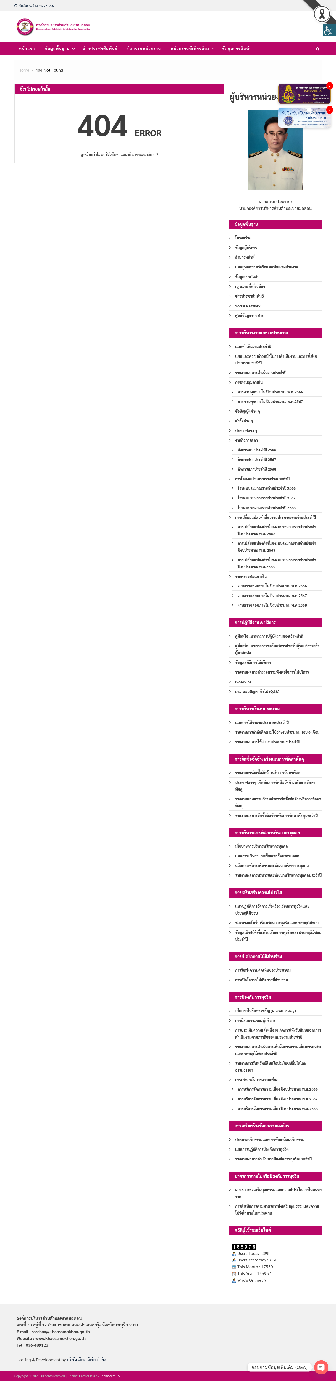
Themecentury (110, 1376)
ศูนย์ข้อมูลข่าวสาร (249, 315)
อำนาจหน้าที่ (245, 257)
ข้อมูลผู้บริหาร (246, 247)
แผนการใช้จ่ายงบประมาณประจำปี (262, 722)
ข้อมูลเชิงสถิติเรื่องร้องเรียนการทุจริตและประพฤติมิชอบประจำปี (278, 936)
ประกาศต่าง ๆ (246, 430)
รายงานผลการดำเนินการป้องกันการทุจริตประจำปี (273, 1159)
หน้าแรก (27, 48)
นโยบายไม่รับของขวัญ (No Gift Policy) (265, 1010)
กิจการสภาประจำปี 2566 (257, 449)
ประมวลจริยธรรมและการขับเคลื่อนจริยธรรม (269, 1139)
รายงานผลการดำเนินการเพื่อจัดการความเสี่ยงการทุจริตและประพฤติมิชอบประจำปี (278, 1050)
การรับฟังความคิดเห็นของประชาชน (263, 970)
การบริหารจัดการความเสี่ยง (256, 1079)
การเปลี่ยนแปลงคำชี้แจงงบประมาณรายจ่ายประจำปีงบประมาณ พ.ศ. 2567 (277, 546)
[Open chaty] (321, 1367)
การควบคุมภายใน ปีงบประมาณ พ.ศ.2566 (270, 391)
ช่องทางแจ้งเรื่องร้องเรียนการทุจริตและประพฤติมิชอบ (277, 922)
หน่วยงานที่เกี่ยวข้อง (190, 48)
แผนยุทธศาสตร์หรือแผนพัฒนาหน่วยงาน (266, 267)
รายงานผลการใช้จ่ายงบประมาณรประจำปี (267, 741)
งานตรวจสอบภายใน (251, 576)
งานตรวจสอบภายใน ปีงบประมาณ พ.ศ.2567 (272, 595)
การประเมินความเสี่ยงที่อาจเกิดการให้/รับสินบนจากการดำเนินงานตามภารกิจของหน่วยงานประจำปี (278, 1033)
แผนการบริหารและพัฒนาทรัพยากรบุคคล (267, 855)
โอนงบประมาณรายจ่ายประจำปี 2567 (267, 498)
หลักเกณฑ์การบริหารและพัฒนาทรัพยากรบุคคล (272, 865)
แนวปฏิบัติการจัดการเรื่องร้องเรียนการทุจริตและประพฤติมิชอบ (272, 909)
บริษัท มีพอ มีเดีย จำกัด (86, 1359)
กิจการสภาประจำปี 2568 (257, 469)
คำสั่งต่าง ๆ (244, 420)
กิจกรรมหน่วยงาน (144, 48)
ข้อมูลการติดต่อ (237, 48)
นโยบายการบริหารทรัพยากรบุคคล (261, 846)
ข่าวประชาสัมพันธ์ (100, 48)
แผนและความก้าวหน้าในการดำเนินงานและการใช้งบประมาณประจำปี (276, 359)
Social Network (248, 305)
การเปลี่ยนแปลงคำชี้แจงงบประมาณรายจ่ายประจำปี (275, 517)
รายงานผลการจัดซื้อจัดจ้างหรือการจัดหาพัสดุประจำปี (276, 815)
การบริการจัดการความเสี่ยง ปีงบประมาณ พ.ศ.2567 (278, 1099)
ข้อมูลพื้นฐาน (57, 48)
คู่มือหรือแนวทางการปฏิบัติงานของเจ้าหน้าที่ (269, 636)
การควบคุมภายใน (249, 382)
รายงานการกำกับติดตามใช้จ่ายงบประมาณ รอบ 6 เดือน (277, 732)
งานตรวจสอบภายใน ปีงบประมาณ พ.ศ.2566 (272, 585)
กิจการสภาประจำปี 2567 (257, 459)
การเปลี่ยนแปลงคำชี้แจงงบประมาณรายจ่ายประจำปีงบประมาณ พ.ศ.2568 (277, 563)
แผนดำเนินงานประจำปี (253, 346)
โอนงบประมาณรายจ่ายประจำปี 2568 (267, 507)
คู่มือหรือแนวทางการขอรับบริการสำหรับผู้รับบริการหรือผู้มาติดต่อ (277, 649)
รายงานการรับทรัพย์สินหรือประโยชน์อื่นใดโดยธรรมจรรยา (270, 1066)
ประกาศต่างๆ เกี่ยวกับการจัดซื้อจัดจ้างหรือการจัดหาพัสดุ (275, 786)
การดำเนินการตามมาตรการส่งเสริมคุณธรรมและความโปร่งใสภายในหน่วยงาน (277, 1209)
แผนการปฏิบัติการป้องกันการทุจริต (262, 1149)
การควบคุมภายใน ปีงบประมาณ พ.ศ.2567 (270, 401)
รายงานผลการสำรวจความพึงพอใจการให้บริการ (272, 672)
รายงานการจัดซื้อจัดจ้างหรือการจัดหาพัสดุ (267, 772)
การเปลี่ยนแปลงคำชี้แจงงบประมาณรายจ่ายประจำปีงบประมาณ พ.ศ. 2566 (277, 530)
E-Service (243, 681)
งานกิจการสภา (246, 440)
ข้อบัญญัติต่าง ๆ (247, 411)
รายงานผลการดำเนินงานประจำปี (260, 372)
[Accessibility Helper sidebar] (329, 30)
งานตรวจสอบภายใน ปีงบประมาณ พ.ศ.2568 (272, 605)
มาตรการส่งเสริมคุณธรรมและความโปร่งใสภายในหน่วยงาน (278, 1193)
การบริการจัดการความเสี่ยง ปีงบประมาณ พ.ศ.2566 (278, 1089)
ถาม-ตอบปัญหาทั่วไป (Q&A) (257, 691)
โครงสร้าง (243, 237)
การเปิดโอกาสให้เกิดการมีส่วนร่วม (261, 979)
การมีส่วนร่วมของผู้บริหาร (255, 1020)
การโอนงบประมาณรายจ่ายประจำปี (262, 478)
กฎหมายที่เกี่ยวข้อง (250, 286)
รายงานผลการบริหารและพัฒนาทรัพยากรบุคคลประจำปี (278, 875)
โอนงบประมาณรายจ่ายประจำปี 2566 (267, 488)
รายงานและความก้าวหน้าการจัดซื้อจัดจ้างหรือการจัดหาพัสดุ (278, 802)
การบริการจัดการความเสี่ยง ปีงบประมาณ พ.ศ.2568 (278, 1108)
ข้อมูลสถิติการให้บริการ (253, 662)
